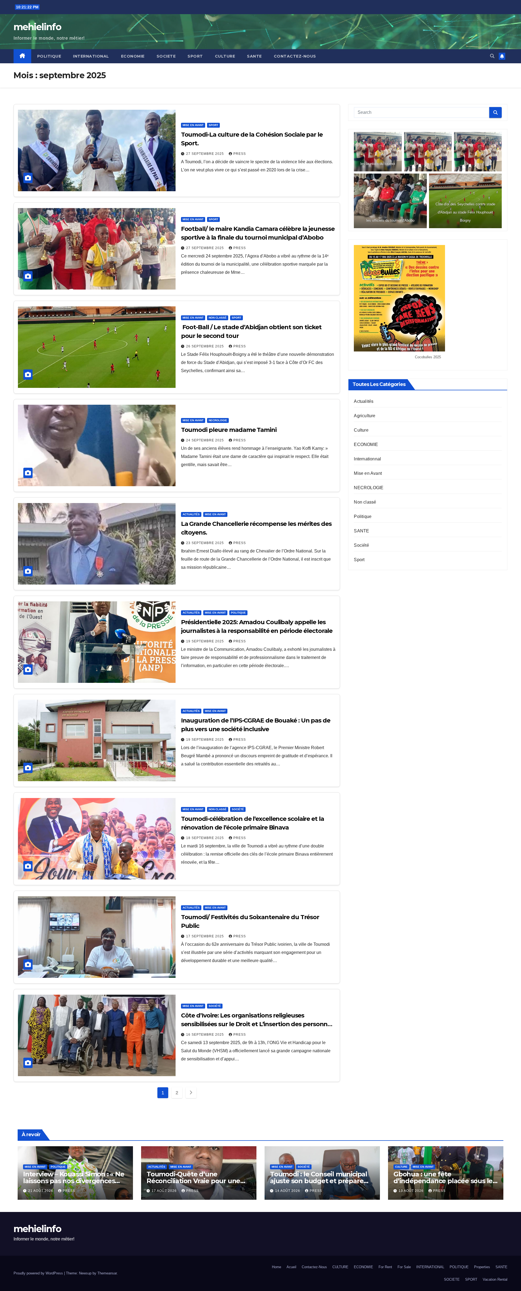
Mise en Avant (193, 125)
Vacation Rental (495, 1279)
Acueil (291, 1267)
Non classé (218, 317)
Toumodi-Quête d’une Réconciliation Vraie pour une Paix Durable (193, 1181)
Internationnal (367, 459)
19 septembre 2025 (205, 641)
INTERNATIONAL (91, 56)
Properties (482, 1267)
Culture (361, 430)
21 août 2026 (41, 1191)
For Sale (404, 1267)
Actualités (191, 514)
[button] (492, 56)
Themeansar (107, 1273)
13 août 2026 (412, 1191)
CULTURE (225, 56)
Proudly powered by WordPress (39, 1273)
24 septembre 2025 (205, 440)
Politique (238, 612)
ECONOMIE (133, 56)
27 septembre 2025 (205, 154)
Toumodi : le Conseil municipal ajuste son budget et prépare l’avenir (318, 1181)
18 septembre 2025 (205, 838)
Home (276, 1267)
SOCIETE (166, 56)
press (239, 154)
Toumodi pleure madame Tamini (229, 430)
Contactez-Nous (295, 56)
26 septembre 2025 (205, 346)
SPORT (195, 56)
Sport (213, 125)
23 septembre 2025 (205, 543)
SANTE (254, 56)
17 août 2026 (165, 1191)
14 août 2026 (288, 1191)
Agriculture (364, 416)
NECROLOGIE (218, 420)
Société (238, 809)
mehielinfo (37, 27)
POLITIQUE (49, 56)
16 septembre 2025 (205, 1034)
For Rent (385, 1267)
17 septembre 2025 (205, 936)
